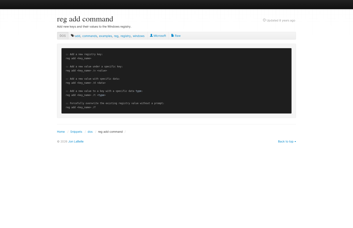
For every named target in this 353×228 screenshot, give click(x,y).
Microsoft (159, 35)
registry (126, 36)
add (77, 36)
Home (61, 131)
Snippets (76, 131)
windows (138, 36)
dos (90, 131)
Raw (177, 35)
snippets (70, 4)
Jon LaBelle (76, 141)
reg (116, 36)
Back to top (286, 141)
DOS (63, 35)
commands (89, 36)
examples (105, 36)
